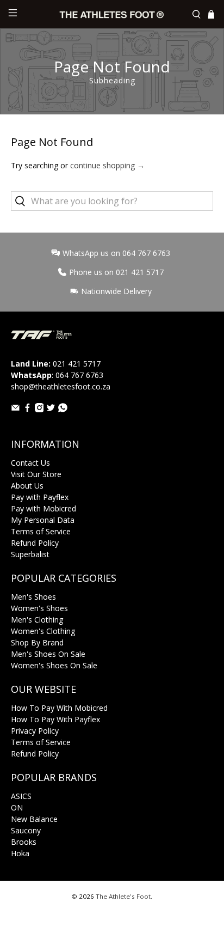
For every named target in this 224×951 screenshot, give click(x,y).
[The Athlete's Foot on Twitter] (50, 409)
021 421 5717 (77, 363)
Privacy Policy (35, 731)
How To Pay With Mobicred (59, 708)
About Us (27, 485)
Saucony (26, 830)
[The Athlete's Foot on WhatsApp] (62, 409)
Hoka (20, 853)
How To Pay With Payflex (55, 719)
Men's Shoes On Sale (48, 654)
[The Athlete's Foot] (112, 14)
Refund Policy (35, 543)
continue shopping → (107, 165)
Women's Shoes (39, 608)
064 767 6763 (79, 375)
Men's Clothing (37, 619)
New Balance (34, 819)
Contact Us (30, 463)
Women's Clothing (43, 631)
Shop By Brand (37, 642)
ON (17, 807)
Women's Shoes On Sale (54, 665)
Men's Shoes (33, 597)
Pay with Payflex (40, 497)
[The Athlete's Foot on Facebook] (27, 409)
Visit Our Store (36, 474)
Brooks (23, 842)
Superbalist (30, 554)
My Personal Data (42, 520)
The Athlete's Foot (123, 896)
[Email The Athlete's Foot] (15, 409)
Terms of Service (41, 531)
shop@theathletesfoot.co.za (60, 386)
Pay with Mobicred (43, 508)
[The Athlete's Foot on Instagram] (39, 409)
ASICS (21, 796)
